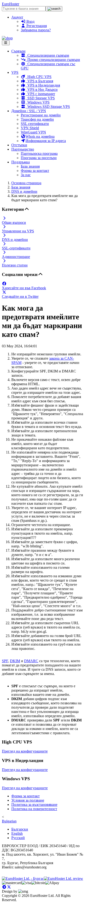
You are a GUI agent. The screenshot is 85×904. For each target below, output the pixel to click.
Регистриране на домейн (41, 115)
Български (19, 829)
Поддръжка (20, 162)
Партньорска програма (39, 153)
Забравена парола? (36, 30)
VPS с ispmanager (40, 94)
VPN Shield (30, 128)
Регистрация (36, 26)
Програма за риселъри (39, 158)
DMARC (31, 661)
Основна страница (26, 183)
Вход (30, 21)
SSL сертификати (35, 124)
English (17, 833)
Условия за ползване (27, 800)
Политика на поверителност (34, 809)
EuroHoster (10, 4)
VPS (14, 72)
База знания (30, 166)
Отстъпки (19, 145)
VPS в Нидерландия (43, 85)
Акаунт (17, 17)
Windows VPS (38, 102)
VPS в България (39, 81)
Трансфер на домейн (37, 119)
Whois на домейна (40, 136)
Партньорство (22, 149)
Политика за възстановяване (34, 805)
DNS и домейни (24, 191)
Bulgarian (9, 821)
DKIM (15, 661)
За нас (26, 175)
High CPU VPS (38, 77)
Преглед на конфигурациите (25, 751)
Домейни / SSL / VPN (28, 111)
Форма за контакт (35, 171)
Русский (18, 838)
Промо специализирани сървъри (53, 60)
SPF (5, 661)
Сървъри (18, 51)
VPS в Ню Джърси (42, 89)
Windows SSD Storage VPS (48, 107)
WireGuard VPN (33, 132)
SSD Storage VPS (40, 98)
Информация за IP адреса (46, 141)
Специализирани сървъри (47, 55)
